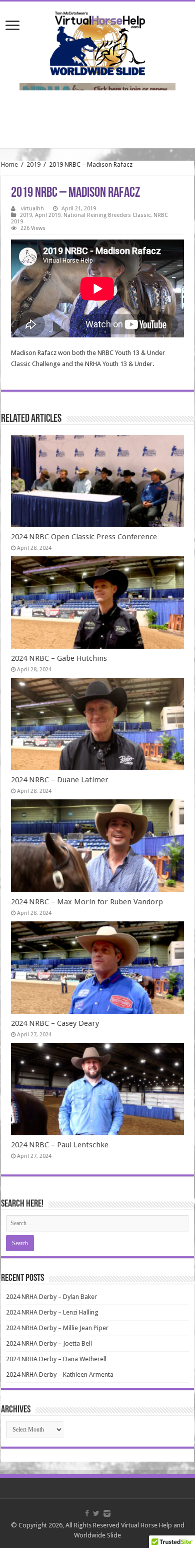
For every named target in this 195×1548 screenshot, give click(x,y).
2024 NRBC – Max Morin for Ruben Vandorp (87, 901)
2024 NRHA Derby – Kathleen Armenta (60, 1374)
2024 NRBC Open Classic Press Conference (84, 536)
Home (9, 164)
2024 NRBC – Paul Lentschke (59, 1144)
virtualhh (32, 208)
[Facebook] (87, 1513)
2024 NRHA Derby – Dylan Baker (51, 1296)
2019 (33, 164)
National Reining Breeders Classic (107, 215)
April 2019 (47, 215)
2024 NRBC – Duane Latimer (59, 779)
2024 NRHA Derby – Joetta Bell (49, 1343)
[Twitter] (96, 1513)
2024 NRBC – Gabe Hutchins (59, 658)
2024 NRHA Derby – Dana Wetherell (56, 1359)
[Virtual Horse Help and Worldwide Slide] (97, 42)
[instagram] (107, 1513)
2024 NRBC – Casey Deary (55, 1023)
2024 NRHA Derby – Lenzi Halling (52, 1312)
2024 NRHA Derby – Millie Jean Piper (57, 1328)
